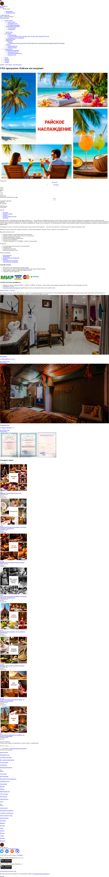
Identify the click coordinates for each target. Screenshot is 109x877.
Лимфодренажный (53, 43)
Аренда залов (9, 32)
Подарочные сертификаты (12, 50)
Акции (6, 57)
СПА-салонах (25, 267)
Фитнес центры (9, 20)
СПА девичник (40, 36)
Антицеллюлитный (43, 43)
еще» (16, 197)
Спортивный (61, 43)
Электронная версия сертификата (11, 287)
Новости (7, 59)
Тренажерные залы (12, 23)
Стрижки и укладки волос (6, 813)
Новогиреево (9, 11)
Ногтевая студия (12, 54)
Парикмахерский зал (13, 52)
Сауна (1, 801)
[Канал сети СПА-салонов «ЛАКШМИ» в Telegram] (2, 852)
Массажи (10, 42)
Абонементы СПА (10, 39)
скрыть (2, 771)
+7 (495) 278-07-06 (4, 15)
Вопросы (7, 60)
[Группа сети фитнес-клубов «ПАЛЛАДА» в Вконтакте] (7, 852)
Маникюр (2, 823)
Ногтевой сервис (4, 818)
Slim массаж (35, 43)
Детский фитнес (12, 27)
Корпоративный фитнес (6, 767)
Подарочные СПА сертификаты (16, 37)
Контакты (2, 838)
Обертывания (9, 40)
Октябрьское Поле (10, 12)
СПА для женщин (22, 36)
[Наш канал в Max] (17, 852)
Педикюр (2, 825)
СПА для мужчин (13, 36)
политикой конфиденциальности (18, 748)
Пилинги (8, 44)
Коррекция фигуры (12, 46)
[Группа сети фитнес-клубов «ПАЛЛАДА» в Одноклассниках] (12, 852)
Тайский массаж (13, 43)
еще (1, 770)
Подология (3, 820)
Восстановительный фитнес (13, 26)
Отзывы (7, 62)
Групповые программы (13, 25)
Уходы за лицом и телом (6, 815)
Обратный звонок (4, 18)
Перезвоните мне (14, 848)
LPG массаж (20, 43)
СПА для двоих (32, 36)
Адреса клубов (11, 22)
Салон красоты (8, 49)
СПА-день (46, 36)
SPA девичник (3, 796)
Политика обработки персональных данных (8, 871)
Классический (27, 43)
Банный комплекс (12, 47)
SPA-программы (4, 776)
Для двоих (56, 184)
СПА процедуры (12, 35)
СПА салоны (8, 33)
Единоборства (11, 29)
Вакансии (2, 840)
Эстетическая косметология (15, 53)
